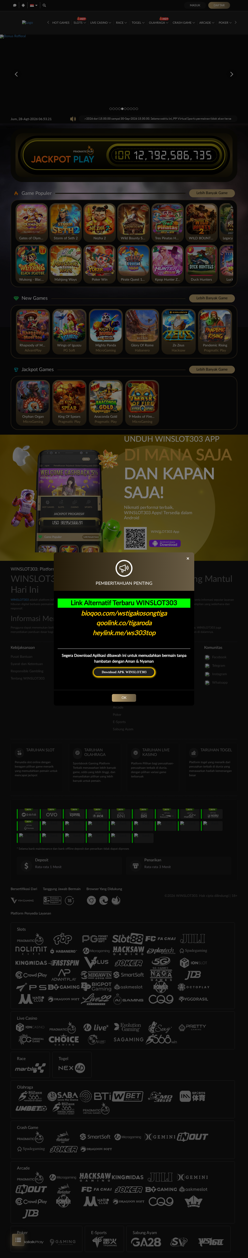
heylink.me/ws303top (124, 633)
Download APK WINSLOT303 (124, 672)
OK (124, 698)
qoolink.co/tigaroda (124, 623)
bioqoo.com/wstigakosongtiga (124, 613)
